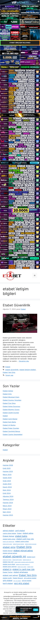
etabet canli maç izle (25, 539)
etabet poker (30, 566)
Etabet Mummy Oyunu (11, 409)
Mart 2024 (7, 512)
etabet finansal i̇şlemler (18, 544)
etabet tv (7, 569)
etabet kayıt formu (7, 559)
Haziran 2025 (8, 471)
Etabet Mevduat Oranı (11, 397)
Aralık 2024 (7, 484)
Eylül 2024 (7, 493)
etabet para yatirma (10, 566)
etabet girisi (9, 547)
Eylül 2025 (7, 468)
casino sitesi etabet (9, 533)
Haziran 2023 (8, 515)
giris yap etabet (17, 580)
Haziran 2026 (8, 465)
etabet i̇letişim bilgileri (27, 370)
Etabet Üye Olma (9, 403)
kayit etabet (8, 583)
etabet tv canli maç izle (23, 569)
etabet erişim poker (7, 544)
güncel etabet (26, 580)
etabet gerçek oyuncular (30, 544)
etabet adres (28, 533)
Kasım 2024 (7, 487)
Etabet (7, 367)
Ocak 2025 (7, 481)
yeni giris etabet (21, 583)
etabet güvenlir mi (14, 556)
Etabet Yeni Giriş (9, 372)
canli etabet (20, 531)
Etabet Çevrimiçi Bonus (11, 431)
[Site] (20, 72)
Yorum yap (9, 375)
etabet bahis (21, 536)
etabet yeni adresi (10, 575)
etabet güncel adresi (10, 553)
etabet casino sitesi (22, 541)
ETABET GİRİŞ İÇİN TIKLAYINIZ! (20, 43)
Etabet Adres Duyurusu (11, 406)
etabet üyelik (7, 578)
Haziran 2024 (8, 503)
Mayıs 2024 (7, 506)
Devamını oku (24, 361)
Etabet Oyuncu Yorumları (12, 400)
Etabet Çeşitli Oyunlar (11, 413)
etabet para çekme (21, 566)
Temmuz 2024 (8, 499)
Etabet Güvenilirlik (16, 305)
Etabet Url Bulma (9, 425)
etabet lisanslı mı (27, 559)
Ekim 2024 (7, 490)
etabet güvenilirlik (12, 370)
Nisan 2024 (7, 509)
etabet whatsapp (21, 572)
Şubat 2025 (7, 478)
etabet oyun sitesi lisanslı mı (22, 564)
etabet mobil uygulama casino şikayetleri (24, 562)
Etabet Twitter (8, 572)
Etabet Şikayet (18, 578)
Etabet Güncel (8, 551)
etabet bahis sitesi (9, 539)
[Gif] (20, 115)
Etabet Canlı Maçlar (10, 419)
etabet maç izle (8, 562)
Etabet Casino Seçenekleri (12, 434)
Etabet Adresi (8, 391)
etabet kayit (31, 557)
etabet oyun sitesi (9, 564)
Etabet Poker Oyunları (11, 428)
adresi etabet (8, 531)
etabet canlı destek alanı (8, 541)
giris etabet (7, 580)
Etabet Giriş (7, 394)
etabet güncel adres (23, 550)
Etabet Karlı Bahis (9, 422)
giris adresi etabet (30, 578)
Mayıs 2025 (7, 474)
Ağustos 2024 (8, 496)
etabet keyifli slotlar (17, 559)
